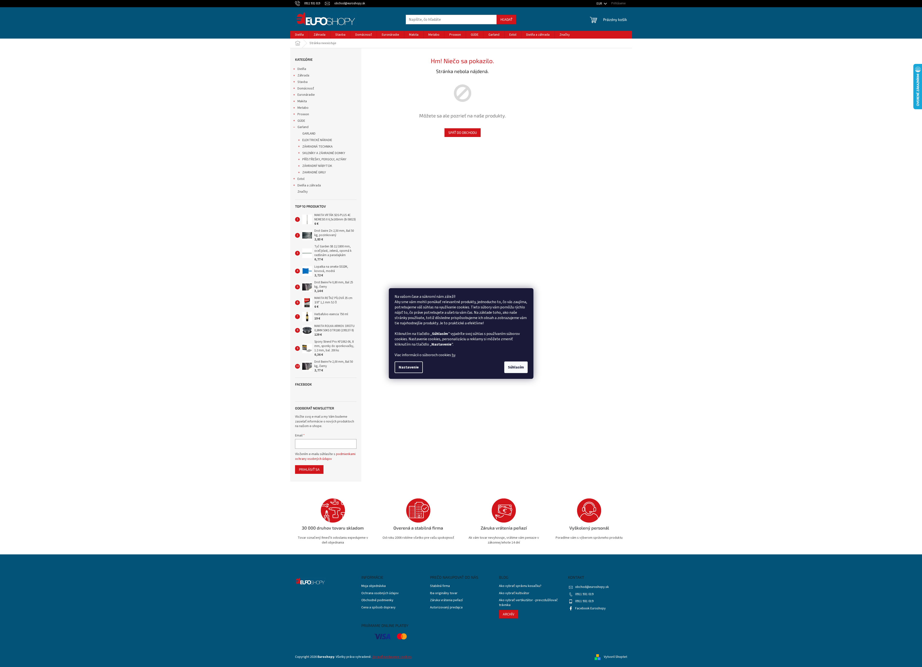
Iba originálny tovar (444, 593)
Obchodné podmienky (377, 600)
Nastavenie (409, 367)
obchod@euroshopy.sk (592, 587)
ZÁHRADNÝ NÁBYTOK (317, 165)
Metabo (303, 107)
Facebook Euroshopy (590, 608)
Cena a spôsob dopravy (378, 607)
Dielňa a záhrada (309, 185)
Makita (302, 101)
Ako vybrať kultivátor (514, 593)
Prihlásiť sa (309, 469)
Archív (508, 614)
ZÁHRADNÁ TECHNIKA (317, 146)
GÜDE (301, 120)
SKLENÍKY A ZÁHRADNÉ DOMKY (323, 153)
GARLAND (309, 133)
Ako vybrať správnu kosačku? (520, 586)
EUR (600, 3)
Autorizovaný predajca (446, 607)
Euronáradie (306, 94)
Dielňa (301, 69)
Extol (300, 179)
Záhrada (303, 75)
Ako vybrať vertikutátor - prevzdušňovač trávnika (528, 602)
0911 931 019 (584, 594)
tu (453, 355)
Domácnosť (305, 88)
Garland (303, 127)
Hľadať (506, 19)
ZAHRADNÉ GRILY (314, 172)
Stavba (302, 82)
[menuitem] (299, 35)
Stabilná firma (440, 586)
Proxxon (303, 114)
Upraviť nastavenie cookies (392, 656)
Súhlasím (516, 367)
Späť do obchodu (462, 132)
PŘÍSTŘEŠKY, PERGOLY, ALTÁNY (324, 159)
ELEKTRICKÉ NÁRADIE (317, 140)
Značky (302, 191)
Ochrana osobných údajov (380, 593)
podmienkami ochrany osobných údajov (325, 456)
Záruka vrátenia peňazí (446, 600)
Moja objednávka (373, 586)
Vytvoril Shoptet (615, 656)
